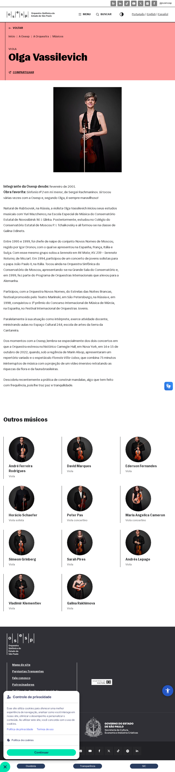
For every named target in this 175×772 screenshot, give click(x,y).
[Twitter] (109, 751)
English (151, 14)
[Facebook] (154, 3)
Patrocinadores (23, 684)
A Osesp (24, 36)
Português (138, 14)
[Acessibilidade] (167, 690)
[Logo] (32, 14)
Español (163, 14)
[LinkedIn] (120, 3)
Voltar (18, 28)
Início (12, 36)
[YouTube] (133, 3)
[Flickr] (113, 3)
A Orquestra (41, 36)
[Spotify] (127, 751)
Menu (87, 14)
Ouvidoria (31, 766)
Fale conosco (21, 678)
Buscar (106, 14)
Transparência (87, 766)
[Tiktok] (127, 3)
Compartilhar (23, 72)
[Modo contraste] (122, 14)
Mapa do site (21, 665)
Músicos (57, 36)
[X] (140, 3)
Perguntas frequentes (28, 671)
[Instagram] (147, 3)
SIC (144, 766)
